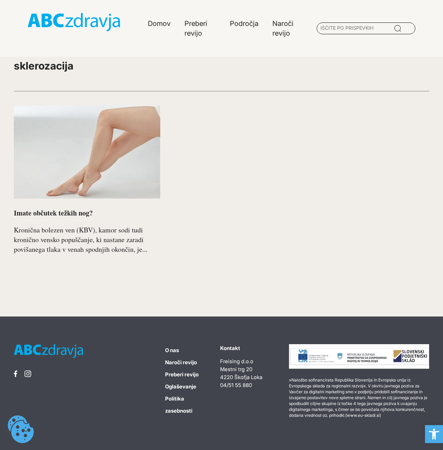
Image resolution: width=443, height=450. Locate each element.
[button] (434, 434)
